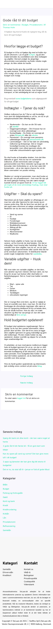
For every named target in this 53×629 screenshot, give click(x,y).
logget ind (21, 398)
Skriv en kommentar (11, 25)
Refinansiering (9, 526)
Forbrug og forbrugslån (13, 493)
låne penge (21, 315)
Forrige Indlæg (26, 376)
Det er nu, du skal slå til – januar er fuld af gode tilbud (26, 469)
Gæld (5, 497)
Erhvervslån (8, 572)
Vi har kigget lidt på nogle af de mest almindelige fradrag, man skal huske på (25, 185)
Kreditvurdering (9, 509)
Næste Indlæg (26, 383)
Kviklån (6, 514)
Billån (5, 485)
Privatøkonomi (35, 25)
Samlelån (7, 530)
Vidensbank (29, 584)
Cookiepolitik (29, 581)
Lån (4, 518)
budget (32, 55)
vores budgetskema (23, 99)
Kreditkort (7, 575)
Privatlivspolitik (30, 578)
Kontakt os (28, 569)
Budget (25, 25)
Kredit (5, 505)
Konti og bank (9, 501)
